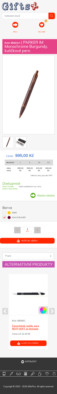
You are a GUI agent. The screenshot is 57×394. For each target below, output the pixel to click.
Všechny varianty (46, 195)
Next (52, 311)
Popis (8, 255)
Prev (5, 311)
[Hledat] (51, 16)
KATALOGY (31, 361)
